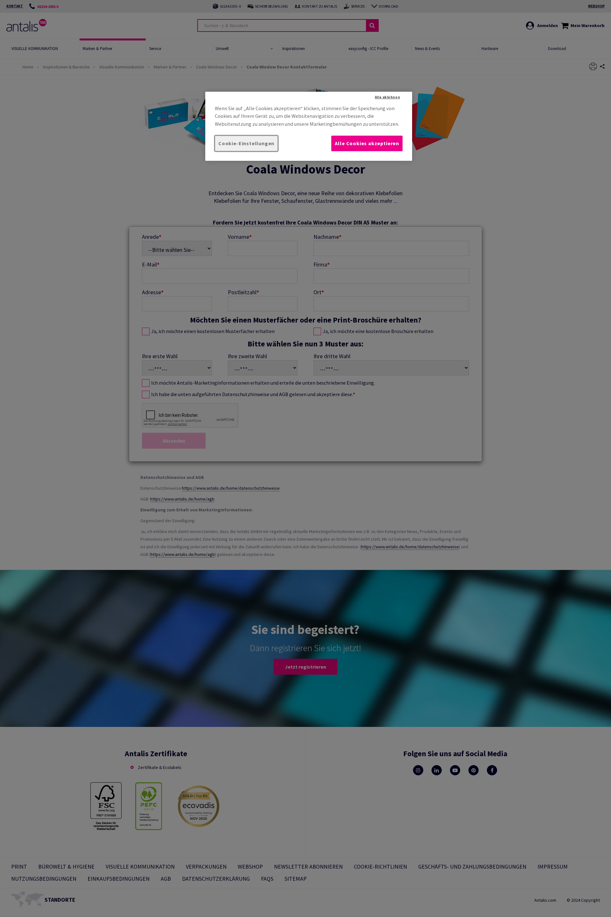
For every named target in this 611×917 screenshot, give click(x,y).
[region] (308, 126)
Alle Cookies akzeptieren (367, 143)
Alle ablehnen (387, 97)
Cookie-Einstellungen (246, 143)
